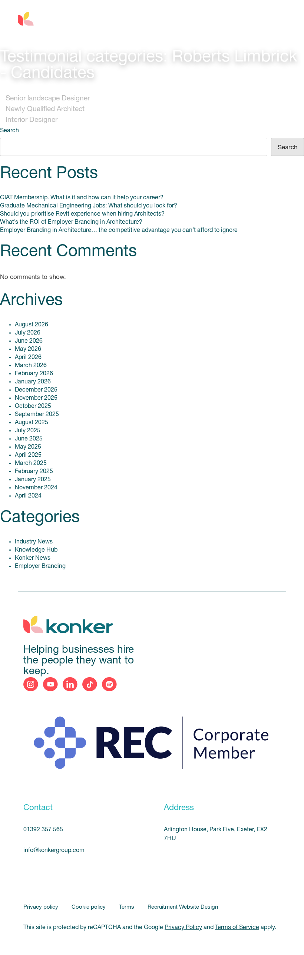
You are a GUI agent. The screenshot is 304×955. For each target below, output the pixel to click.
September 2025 (37, 414)
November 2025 (36, 398)
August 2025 (31, 423)
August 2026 (31, 325)
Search (9, 131)
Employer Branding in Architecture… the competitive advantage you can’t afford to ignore (119, 230)
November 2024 (36, 488)
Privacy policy (41, 907)
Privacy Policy (183, 928)
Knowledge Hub (36, 550)
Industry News (34, 542)
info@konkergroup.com (54, 850)
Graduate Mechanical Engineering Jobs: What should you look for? (88, 206)
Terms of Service (237, 928)
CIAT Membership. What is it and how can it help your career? (81, 198)
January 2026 (33, 382)
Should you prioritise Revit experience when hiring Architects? (82, 214)
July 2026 (27, 333)
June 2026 (29, 341)
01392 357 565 (43, 830)
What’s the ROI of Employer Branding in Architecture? (71, 222)
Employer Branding (40, 566)
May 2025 (28, 447)
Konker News (32, 558)
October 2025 (33, 406)
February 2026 (34, 374)
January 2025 (33, 480)
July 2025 (27, 431)
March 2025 (31, 463)
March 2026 (31, 366)
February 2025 (34, 472)
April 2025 (28, 455)
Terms (127, 907)
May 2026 (28, 349)
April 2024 (28, 496)
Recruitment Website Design (183, 907)
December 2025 (36, 390)
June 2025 (29, 439)
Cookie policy (89, 907)
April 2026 (28, 357)
